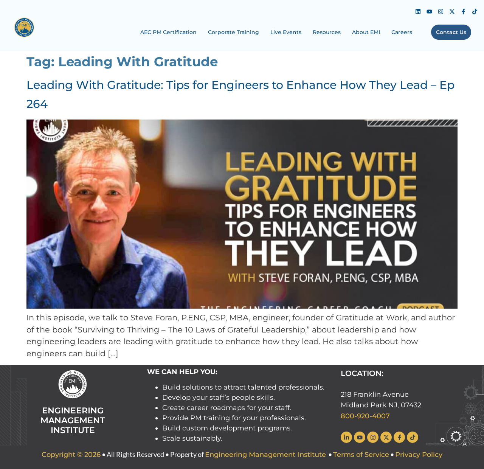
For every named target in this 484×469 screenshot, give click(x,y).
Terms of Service (361, 454)
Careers (401, 32)
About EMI (366, 32)
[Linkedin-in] (346, 437)
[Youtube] (429, 11)
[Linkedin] (418, 11)
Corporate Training (233, 32)
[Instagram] (440, 11)
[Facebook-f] (463, 11)
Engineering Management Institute (265, 454)
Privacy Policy (418, 454)
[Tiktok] (474, 11)
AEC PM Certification (168, 32)
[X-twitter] (452, 11)
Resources (327, 32)
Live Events (285, 32)
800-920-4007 (365, 416)
